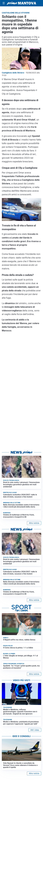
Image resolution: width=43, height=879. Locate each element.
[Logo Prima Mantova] (21, 3)
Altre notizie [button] (34, 523)
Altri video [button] (34, 730)
